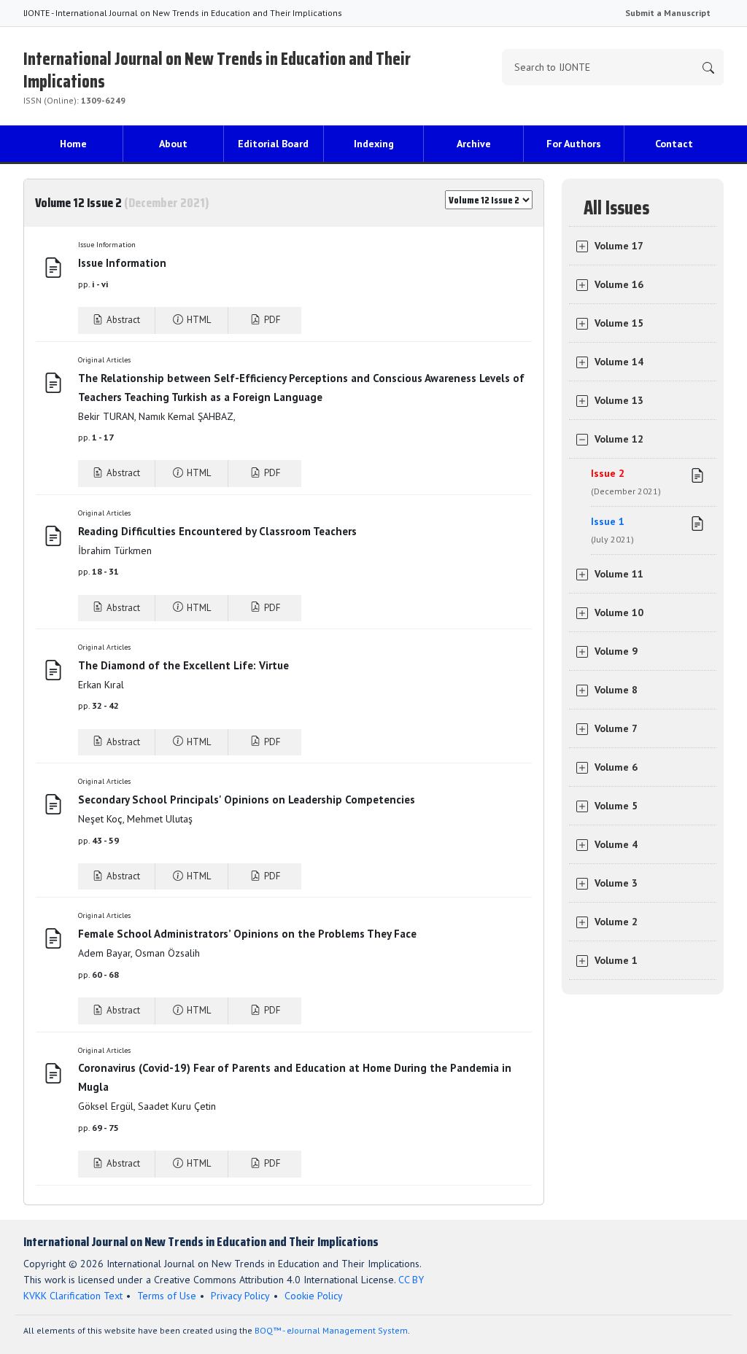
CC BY (411, 1279)
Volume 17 (619, 245)
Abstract (122, 320)
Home (73, 143)
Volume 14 (619, 361)
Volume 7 (616, 728)
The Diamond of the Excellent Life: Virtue (183, 665)
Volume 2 (616, 921)
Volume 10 (619, 612)
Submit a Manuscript (668, 12)
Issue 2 (626, 482)
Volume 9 (616, 651)
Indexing (374, 143)
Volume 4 (616, 844)
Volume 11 (619, 573)
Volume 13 (619, 400)
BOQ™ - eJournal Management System (331, 1330)
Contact (674, 143)
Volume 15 (619, 323)
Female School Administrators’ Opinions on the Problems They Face (247, 934)
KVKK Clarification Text (73, 1295)
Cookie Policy (314, 1295)
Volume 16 (619, 284)
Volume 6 (616, 767)
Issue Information (122, 263)
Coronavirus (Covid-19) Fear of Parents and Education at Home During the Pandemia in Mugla (294, 1077)
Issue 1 (612, 530)
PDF (271, 320)
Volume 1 (616, 960)
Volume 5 (616, 805)
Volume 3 (616, 883)
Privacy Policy (240, 1295)
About (173, 143)
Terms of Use (166, 1295)
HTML (198, 320)
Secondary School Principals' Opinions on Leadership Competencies (246, 799)
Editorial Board (273, 143)
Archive (474, 143)
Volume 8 (616, 689)
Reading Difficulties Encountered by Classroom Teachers (217, 531)
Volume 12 (619, 439)
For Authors (573, 143)
